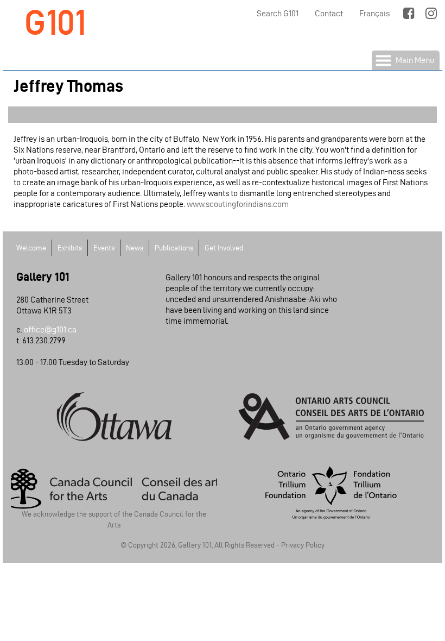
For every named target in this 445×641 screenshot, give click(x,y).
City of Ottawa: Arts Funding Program (114, 416)
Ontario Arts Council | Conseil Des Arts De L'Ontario (331, 416)
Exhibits (70, 248)
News (134, 248)
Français (374, 13)
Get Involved (224, 248)
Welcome (31, 248)
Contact (329, 13)
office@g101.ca (50, 329)
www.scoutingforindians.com (238, 204)
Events (104, 248)
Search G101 (277, 13)
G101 (55, 22)
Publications (174, 248)
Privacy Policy (303, 545)
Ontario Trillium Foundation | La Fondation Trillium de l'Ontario (331, 492)
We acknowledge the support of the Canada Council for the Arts (114, 517)
